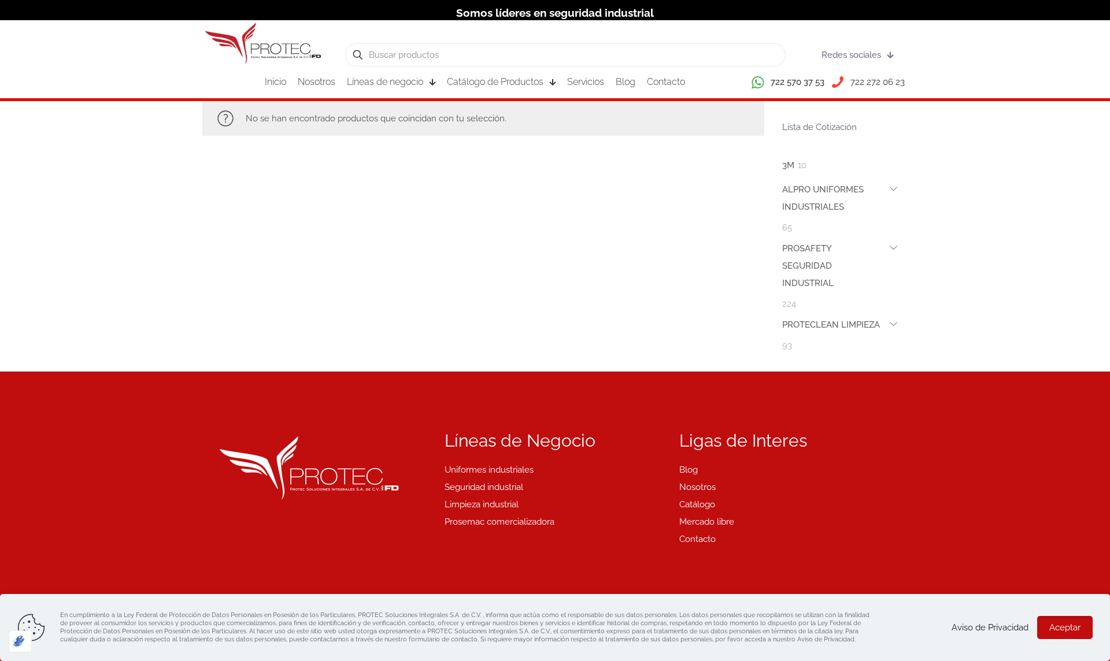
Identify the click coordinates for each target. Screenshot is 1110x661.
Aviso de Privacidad (990, 627)
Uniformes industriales (489, 470)
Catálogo (697, 504)
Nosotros (697, 487)
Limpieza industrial (482, 504)
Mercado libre (706, 522)
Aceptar (1065, 627)
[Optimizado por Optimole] (20, 641)
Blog (688, 470)
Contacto (697, 539)
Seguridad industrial (484, 487)
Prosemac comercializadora (499, 522)
